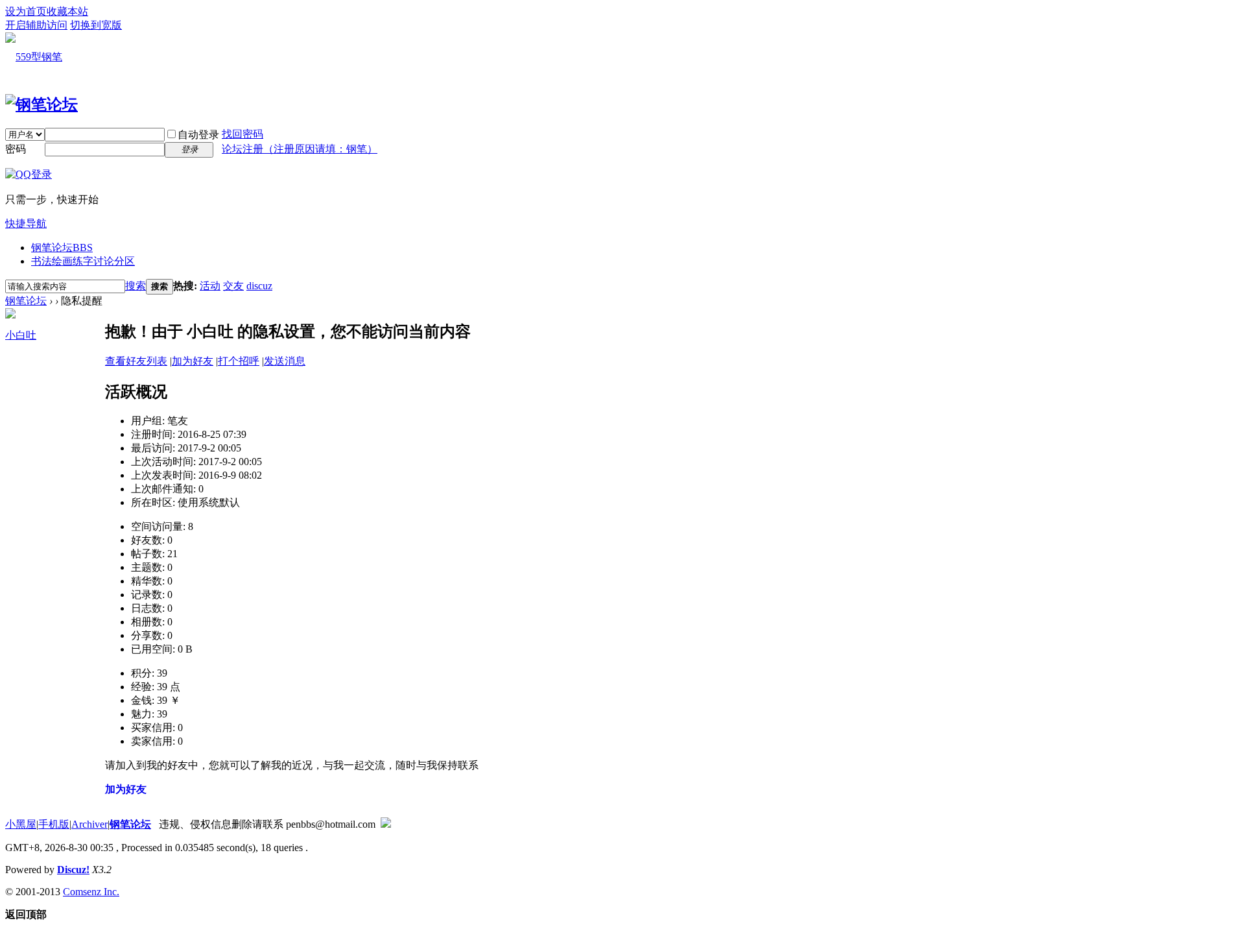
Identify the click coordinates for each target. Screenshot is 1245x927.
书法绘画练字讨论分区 (83, 261)
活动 (210, 285)
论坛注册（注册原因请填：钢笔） (299, 148)
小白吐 (20, 335)
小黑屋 (20, 824)
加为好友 (192, 361)
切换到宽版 (96, 24)
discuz (259, 285)
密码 (15, 148)
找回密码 (242, 133)
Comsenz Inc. (91, 891)
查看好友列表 (136, 361)
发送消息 (284, 361)
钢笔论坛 (62, 247)
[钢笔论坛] (41, 104)
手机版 (53, 824)
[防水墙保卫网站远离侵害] (386, 824)
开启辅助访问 (36, 24)
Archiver (89, 824)
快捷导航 (26, 223)
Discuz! (73, 869)
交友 (233, 285)
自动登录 (198, 134)
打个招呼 (238, 361)
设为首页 (26, 11)
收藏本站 (67, 11)
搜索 (135, 285)
